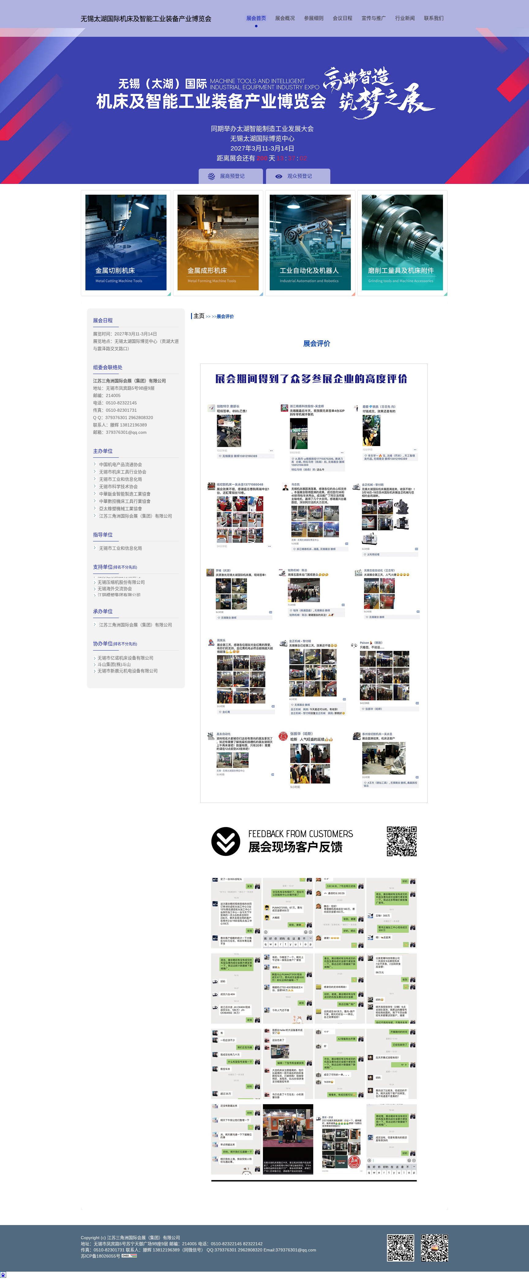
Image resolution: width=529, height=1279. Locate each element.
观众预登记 (299, 176)
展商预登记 (232, 176)
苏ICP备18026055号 (100, 1256)
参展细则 (314, 18)
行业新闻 (405, 18)
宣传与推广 (374, 18)
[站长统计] (129, 1256)
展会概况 (285, 18)
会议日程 (342, 18)
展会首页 (256, 18)
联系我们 (434, 18)
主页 (198, 316)
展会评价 (225, 316)
